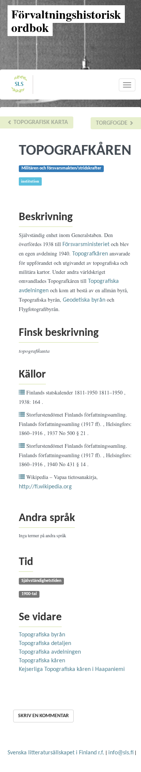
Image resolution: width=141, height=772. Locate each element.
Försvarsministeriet (85, 245)
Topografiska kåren (42, 661)
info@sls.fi (120, 753)
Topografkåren (90, 254)
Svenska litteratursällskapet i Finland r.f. (56, 753)
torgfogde (112, 123)
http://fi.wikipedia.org (45, 487)
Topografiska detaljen (45, 644)
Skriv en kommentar (43, 716)
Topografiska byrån (42, 635)
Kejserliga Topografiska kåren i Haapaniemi (72, 669)
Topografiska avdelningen (50, 652)
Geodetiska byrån (84, 300)
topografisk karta (40, 122)
